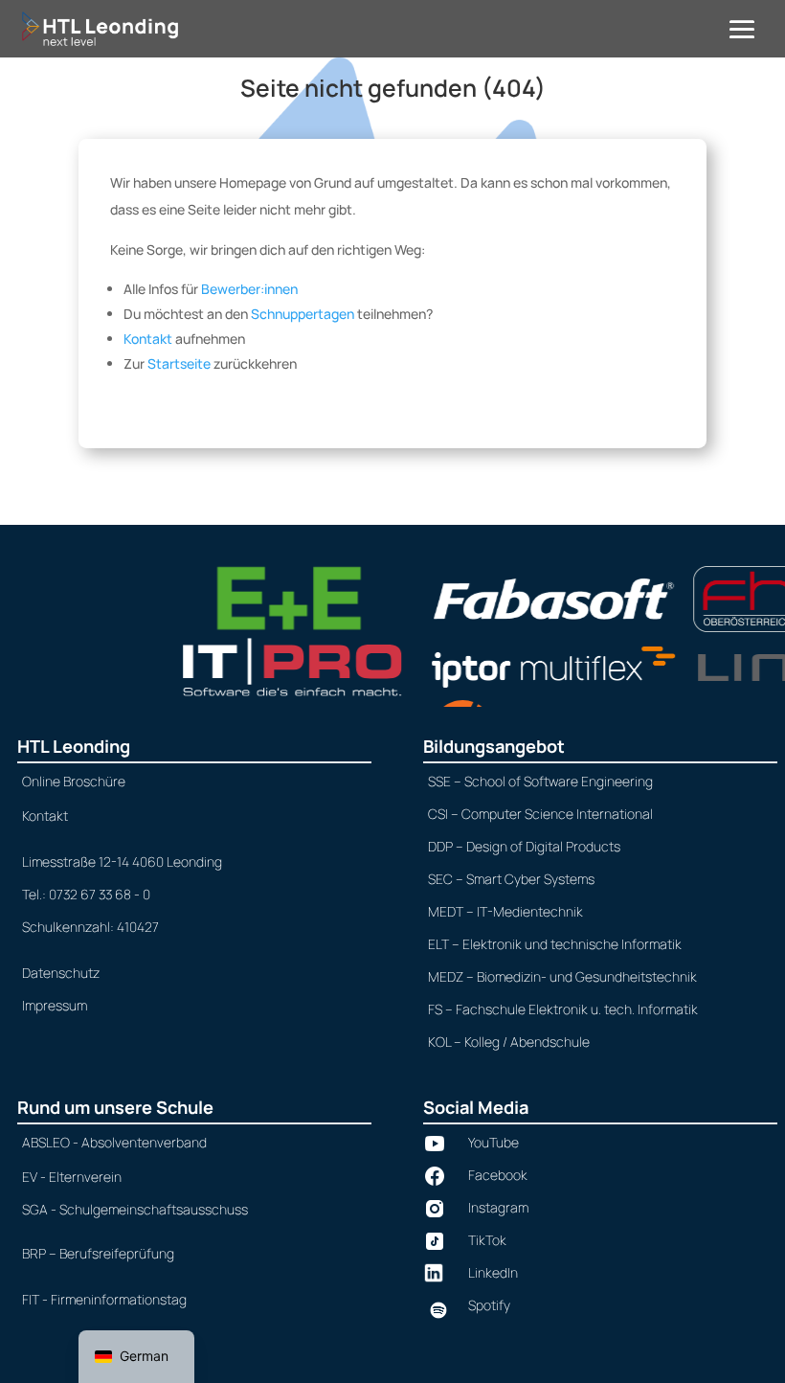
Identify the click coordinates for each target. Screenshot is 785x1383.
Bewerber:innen (249, 289)
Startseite (179, 363)
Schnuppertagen (302, 314)
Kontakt (147, 338)
